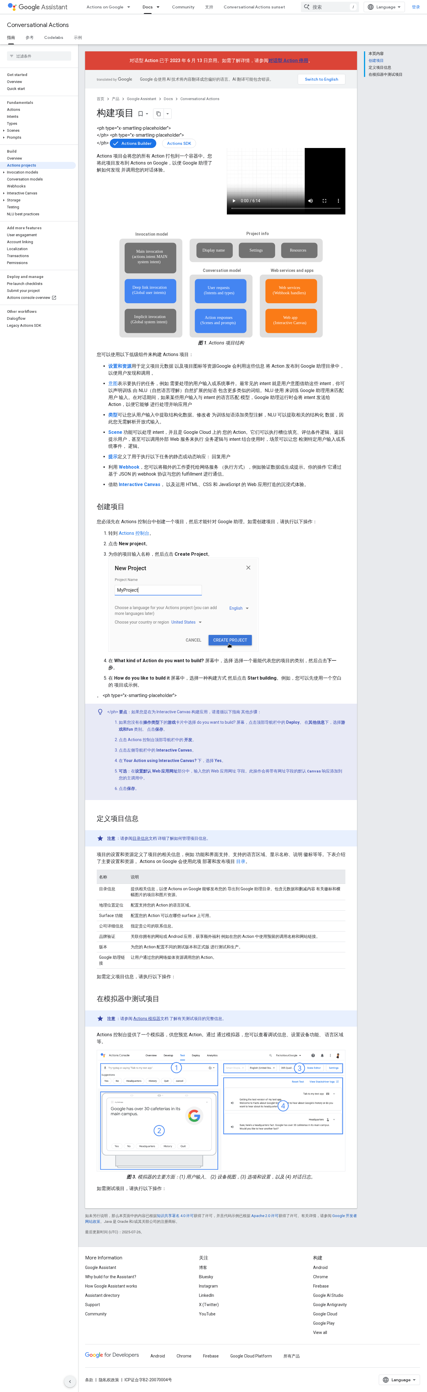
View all (320, 1332)
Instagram (208, 1286)
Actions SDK (179, 143)
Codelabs (53, 37)
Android (320, 1267)
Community (183, 7)
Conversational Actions (38, 25)
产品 (115, 99)
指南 (11, 37)
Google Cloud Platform (251, 1356)
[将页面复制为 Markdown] (158, 114)
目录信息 (140, 838)
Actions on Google (105, 7)
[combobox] (330, 7)
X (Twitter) (209, 1304)
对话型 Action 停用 (288, 60)
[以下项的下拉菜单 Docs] (160, 7)
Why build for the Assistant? (110, 1276)
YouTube (207, 1314)
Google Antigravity (330, 1304)
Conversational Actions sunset (254, 7)
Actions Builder (136, 143)
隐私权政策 (109, 1379)
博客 (203, 1267)
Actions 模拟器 (146, 1018)
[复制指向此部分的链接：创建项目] (130, 507)
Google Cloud (325, 1314)
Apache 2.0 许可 (265, 1216)
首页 (100, 99)
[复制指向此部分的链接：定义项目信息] (144, 819)
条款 (89, 1379)
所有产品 (292, 1356)
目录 (240, 861)
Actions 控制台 (134, 533)
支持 (209, 7)
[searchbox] (39, 56)
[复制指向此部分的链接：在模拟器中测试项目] (165, 999)
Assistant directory (102, 1295)
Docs (148, 7)
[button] (38, 130)
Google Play (324, 1323)
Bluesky (206, 1276)
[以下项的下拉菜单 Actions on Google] (130, 7)
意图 (113, 383)
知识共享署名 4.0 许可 (175, 1216)
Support (92, 1304)
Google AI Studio (328, 1295)
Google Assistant (141, 99)
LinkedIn (206, 1295)
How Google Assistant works (111, 1286)
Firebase (321, 1286)
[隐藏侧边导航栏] (70, 1381)
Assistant (54, 7)
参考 (30, 37)
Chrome (320, 1276)
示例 (78, 37)
